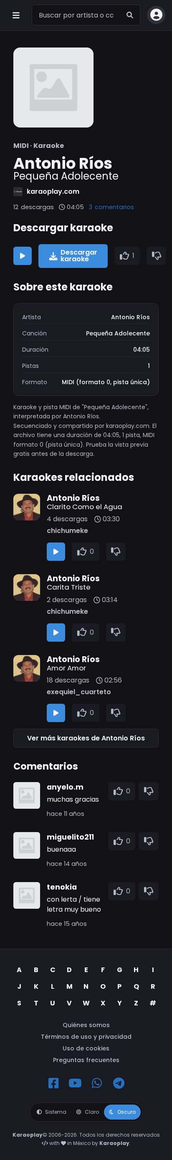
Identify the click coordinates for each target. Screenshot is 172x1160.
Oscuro (126, 1111)
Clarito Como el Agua (84, 506)
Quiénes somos (86, 1025)
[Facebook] (53, 1083)
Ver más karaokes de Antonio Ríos (86, 738)
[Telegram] (118, 1083)
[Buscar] (130, 15)
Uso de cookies (86, 1048)
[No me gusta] (157, 256)
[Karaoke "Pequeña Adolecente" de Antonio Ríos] (53, 88)
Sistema (55, 1111)
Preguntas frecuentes (86, 1060)
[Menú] (16, 15)
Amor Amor (66, 668)
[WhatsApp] (97, 1083)
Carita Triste (69, 587)
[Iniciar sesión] (156, 15)
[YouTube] (75, 1083)
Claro (92, 1111)
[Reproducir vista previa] (22, 256)
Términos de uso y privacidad (86, 1036)
